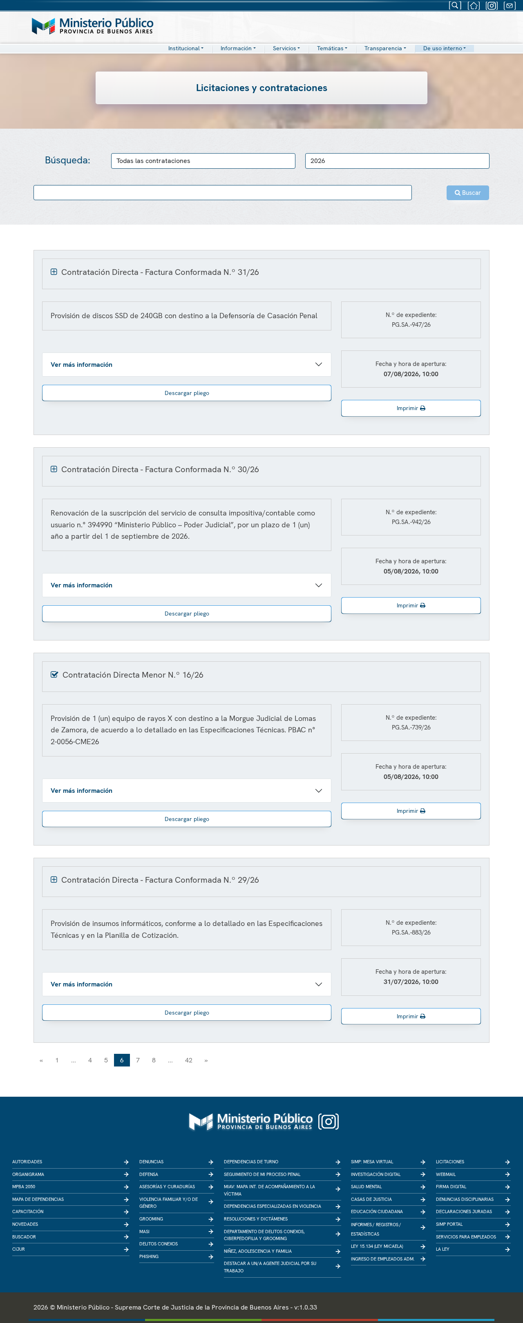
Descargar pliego (187, 393)
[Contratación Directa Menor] (55, 674)
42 (188, 1060)
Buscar (470, 193)
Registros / (388, 1224)
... (73, 1060)
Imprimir (408, 408)
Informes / (363, 1224)
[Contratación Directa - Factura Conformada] (55, 272)
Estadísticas (365, 1234)
